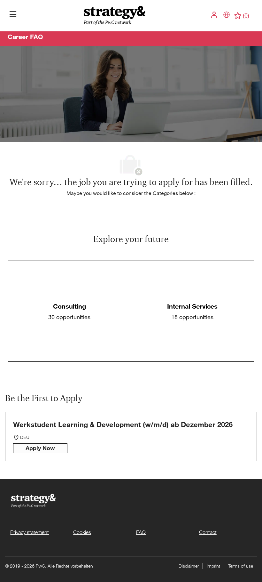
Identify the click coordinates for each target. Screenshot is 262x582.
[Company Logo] (113, 15)
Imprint (213, 566)
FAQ (141, 532)
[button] (214, 15)
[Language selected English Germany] (226, 14)
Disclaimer (189, 566)
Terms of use (240, 566)
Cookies (82, 532)
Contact (208, 532)
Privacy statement (29, 532)
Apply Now (40, 447)
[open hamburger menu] (13, 15)
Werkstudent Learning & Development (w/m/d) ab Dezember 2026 (123, 424)
